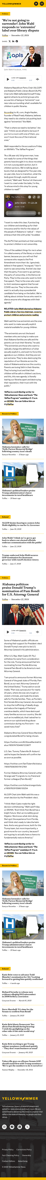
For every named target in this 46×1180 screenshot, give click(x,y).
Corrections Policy (24, 1149)
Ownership (26, 1155)
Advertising (22, 1161)
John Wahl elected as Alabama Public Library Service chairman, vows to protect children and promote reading (23, 311)
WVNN (10, 401)
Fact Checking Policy (10, 1155)
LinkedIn (13, 41)
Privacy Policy (7, 1149)
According (9, 112)
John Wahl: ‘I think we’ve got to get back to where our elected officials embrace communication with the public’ (22, 540)
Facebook (16, 41)
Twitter (9, 41)
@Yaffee (9, 404)
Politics (5, 14)
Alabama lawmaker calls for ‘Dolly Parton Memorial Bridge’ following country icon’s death (17, 449)
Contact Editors (8, 1161)
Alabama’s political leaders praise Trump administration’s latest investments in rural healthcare (18, 492)
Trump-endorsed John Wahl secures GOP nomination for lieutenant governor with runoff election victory (20, 557)
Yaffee (5, 35)
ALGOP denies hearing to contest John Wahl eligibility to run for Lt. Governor (21, 524)
